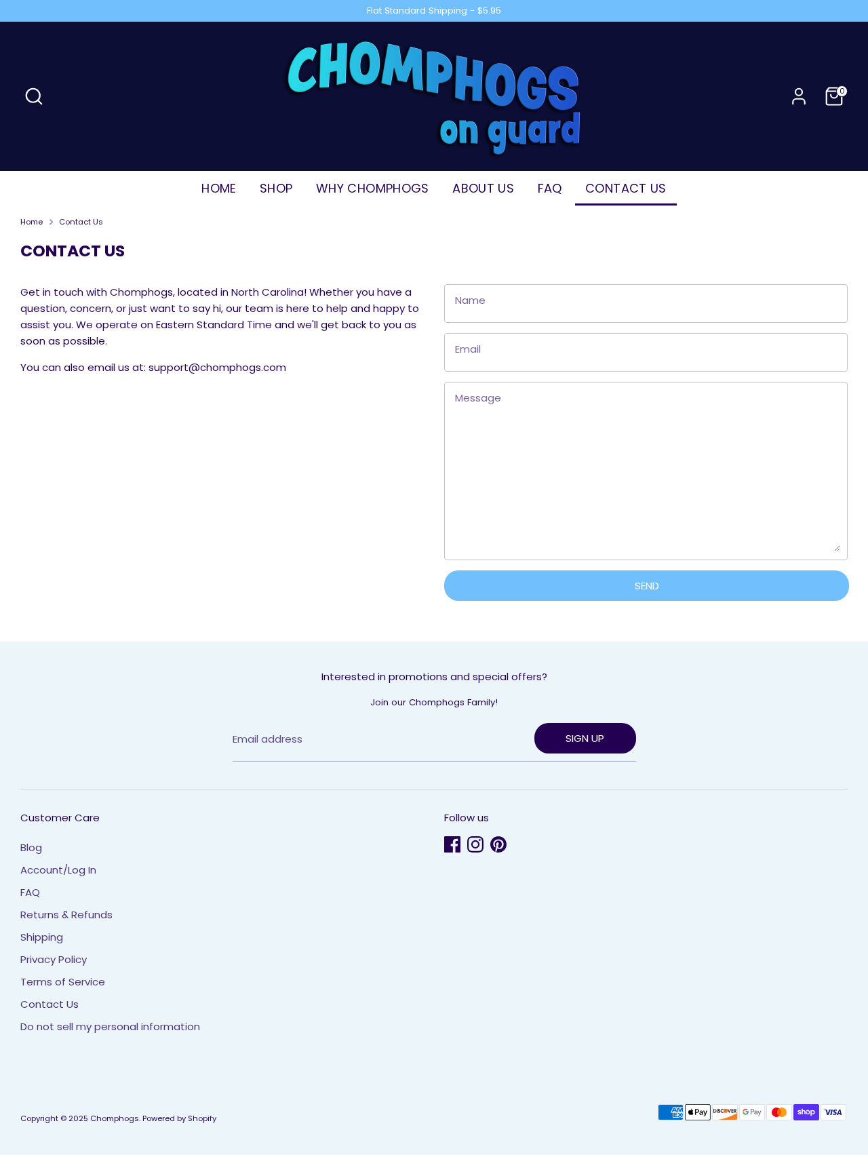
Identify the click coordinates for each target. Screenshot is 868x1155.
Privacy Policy (53, 959)
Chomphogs (114, 1118)
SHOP (276, 188)
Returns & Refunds (66, 914)
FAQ (550, 188)
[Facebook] (452, 844)
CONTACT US (626, 188)
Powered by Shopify (179, 1118)
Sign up (585, 738)
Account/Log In (58, 870)
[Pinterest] (498, 844)
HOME (219, 188)
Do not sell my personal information (110, 1026)
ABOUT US (483, 188)
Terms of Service (62, 982)
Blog (31, 847)
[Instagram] (475, 844)
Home (31, 221)
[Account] (798, 96)
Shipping (41, 937)
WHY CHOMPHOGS (372, 188)
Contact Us (81, 221)
